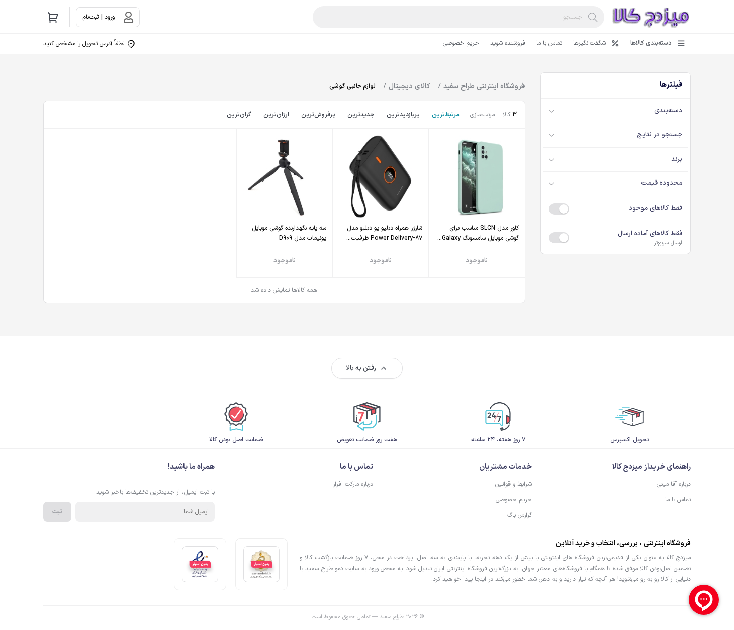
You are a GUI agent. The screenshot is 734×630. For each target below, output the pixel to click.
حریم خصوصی (461, 43)
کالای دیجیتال (409, 86)
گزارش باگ (519, 515)
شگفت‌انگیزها (589, 43)
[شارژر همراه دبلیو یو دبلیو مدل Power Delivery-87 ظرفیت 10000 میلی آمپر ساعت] (380, 203)
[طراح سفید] (651, 17)
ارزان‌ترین (276, 114)
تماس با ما (549, 43)
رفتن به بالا (361, 368)
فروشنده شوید (507, 43)
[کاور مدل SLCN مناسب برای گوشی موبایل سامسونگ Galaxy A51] (476, 203)
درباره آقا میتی (674, 484)
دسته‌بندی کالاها (650, 43)
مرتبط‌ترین (446, 114)
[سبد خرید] (53, 17)
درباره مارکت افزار (353, 484)
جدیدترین (361, 114)
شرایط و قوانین (513, 484)
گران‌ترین (239, 114)
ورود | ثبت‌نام (98, 17)
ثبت (57, 511)
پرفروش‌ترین (318, 114)
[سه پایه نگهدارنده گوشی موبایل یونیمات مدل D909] (284, 203)
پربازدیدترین (403, 114)
